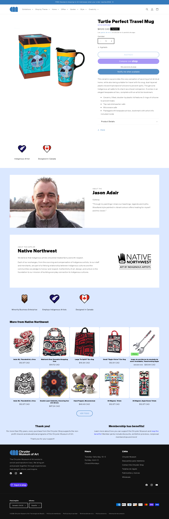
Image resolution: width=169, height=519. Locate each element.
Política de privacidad (70, 513)
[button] (27, 9)
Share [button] (102, 130)
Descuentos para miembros (133, 461)
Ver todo (84, 413)
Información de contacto (117, 513)
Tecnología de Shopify (37, 514)
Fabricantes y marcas (131, 473)
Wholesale (126, 477)
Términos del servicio (87, 513)
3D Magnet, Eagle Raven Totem (144, 401)
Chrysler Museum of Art (22, 514)
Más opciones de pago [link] (128, 67)
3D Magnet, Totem (114, 401)
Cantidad (101, 36)
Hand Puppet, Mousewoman (84, 401)
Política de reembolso (54, 513)
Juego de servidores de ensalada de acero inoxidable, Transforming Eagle (144, 360)
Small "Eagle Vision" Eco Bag (114, 360)
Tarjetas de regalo (129, 469)
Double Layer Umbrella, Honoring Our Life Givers (54, 402)
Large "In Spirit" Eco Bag (84, 360)
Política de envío (101, 513)
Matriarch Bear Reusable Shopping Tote (54, 360)
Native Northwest (104, 25)
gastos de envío (106, 32)
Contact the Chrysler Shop (133, 465)
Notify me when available (128, 72)
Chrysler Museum (129, 457)
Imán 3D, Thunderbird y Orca (24, 360)
